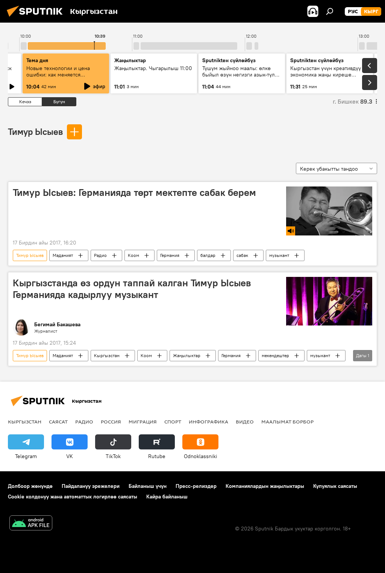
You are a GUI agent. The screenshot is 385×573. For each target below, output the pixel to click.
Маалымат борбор (287, 421)
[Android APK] (30, 523)
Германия (169, 255)
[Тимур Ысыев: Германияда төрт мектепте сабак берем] (329, 210)
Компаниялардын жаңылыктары (265, 486)
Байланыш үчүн (148, 486)
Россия (111, 421)
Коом (133, 255)
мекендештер (275, 355)
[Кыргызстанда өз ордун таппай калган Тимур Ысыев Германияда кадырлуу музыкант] (329, 301)
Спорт (172, 421)
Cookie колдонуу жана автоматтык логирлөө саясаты (72, 496)
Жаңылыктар (186, 355)
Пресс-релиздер (196, 486)
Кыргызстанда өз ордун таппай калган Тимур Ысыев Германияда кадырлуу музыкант (132, 289)
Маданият (63, 255)
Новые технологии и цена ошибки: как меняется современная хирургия (58, 74)
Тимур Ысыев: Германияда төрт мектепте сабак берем (134, 192)
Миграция (143, 421)
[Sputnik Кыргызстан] (37, 17)
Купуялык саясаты (335, 486)
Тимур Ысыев (35, 131)
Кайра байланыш (167, 496)
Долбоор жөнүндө (30, 486)
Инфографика (208, 421)
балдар (207, 255)
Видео (245, 421)
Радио (100, 255)
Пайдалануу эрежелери (91, 486)
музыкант (279, 255)
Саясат (58, 421)
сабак (242, 255)
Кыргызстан (107, 355)
